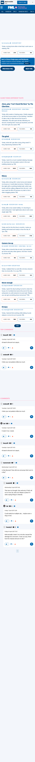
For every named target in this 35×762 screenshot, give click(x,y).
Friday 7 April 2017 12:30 (11, 510)
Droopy (5, 307)
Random (8, 11)
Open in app (22, 2)
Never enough (7, 283)
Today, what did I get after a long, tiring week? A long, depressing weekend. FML (16, 143)
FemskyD (9, 527)
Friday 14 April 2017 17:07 (11, 531)
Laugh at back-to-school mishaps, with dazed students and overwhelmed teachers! (15, 61)
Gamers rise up (7, 243)
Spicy (15, 11)
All (2, 11)
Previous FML (7, 69)
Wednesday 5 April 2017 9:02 (12, 487)
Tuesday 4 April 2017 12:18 (8, 428)
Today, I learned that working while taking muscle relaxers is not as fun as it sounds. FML (16, 314)
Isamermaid (7, 463)
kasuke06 (9, 483)
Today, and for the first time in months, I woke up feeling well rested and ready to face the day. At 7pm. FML (16, 229)
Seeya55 (6, 335)
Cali (4, 423)
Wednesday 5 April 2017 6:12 (9, 467)
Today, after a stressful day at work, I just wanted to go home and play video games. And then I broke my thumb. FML (17, 251)
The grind (5, 136)
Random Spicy (23, 11)
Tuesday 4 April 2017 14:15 (8, 339)
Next (17, 325)
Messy (4, 176)
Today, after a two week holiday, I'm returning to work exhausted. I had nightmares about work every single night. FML (17, 210)
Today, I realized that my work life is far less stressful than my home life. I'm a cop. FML (17, 270)
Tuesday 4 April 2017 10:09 (9, 359)
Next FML (29, 69)
